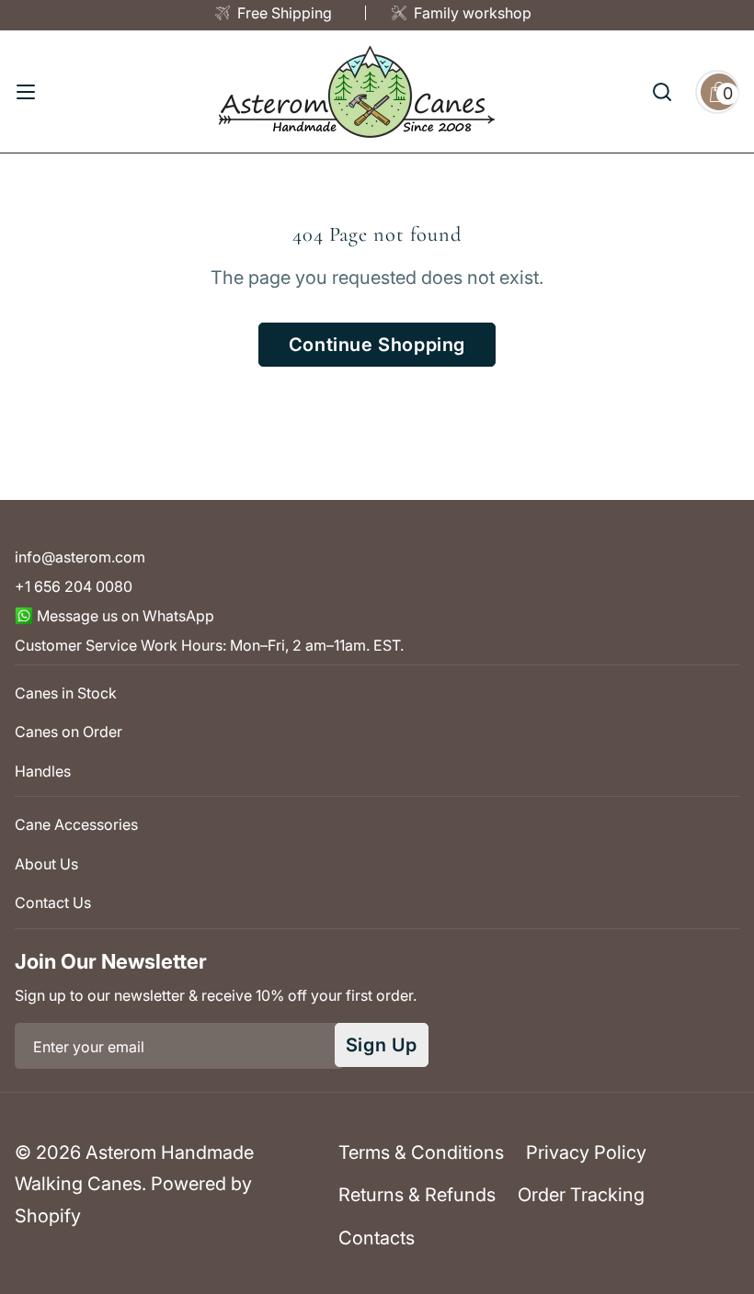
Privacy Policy (586, 1152)
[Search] (662, 92)
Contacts (376, 1238)
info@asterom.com (80, 557)
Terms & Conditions (421, 1152)
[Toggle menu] (26, 92)
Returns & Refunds (417, 1195)
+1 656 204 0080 (73, 586)
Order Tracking (581, 1195)
